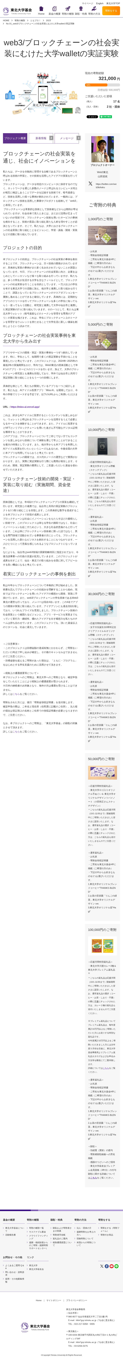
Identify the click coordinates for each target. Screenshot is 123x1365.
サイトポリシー (53, 1300)
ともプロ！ (35, 20)
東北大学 (33, 1265)
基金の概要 (55, 14)
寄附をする (111, 10)
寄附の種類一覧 (36, 1228)
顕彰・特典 (81, 14)
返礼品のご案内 (60, 1238)
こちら (16, 694)
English (99, 3)
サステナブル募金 (37, 1232)
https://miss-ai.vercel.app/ (24, 407)
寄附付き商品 (106, 1235)
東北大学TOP (113, 3)
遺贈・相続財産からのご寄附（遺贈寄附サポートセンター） (38, 1245)
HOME (6, 20)
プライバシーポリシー (76, 1300)
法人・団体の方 (84, 1228)
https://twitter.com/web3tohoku (106, 186)
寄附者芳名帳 (59, 1235)
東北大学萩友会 (36, 1269)
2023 (48, 20)
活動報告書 (10, 1235)
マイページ (87, 3)
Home (41, 14)
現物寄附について (85, 1238)
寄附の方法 (94, 14)
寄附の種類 (68, 14)
